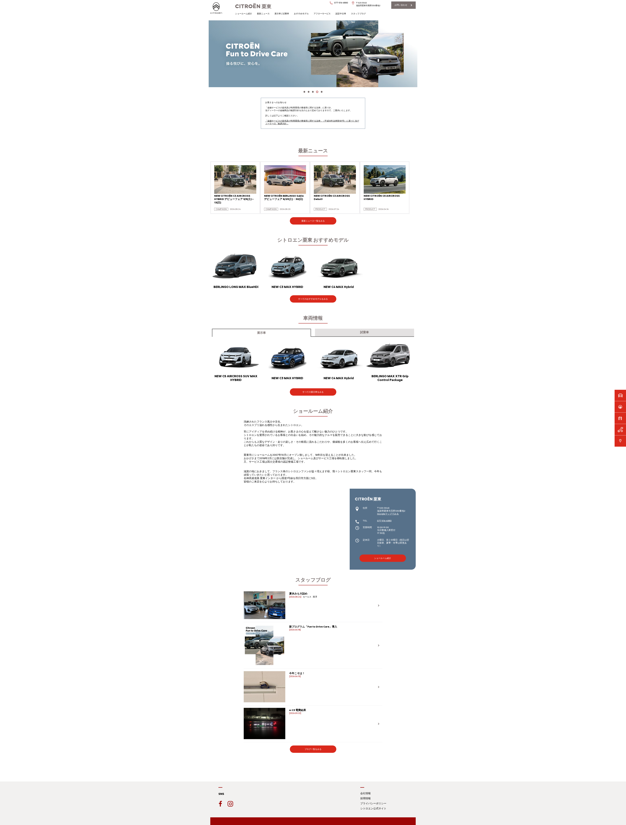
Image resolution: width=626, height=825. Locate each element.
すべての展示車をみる (313, 392)
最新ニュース (263, 13)
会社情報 (365, 793)
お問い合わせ (401, 5)
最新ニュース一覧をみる (313, 221)
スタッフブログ (358, 13)
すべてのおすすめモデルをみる (313, 299)
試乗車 (364, 332)
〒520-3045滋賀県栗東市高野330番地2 (368, 4)
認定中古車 (340, 13)
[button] (304, 92)
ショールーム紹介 (243, 13)
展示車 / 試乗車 (282, 13)
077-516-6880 (341, 2)
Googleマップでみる (388, 513)
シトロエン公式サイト (373, 808)
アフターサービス (322, 13)
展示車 (261, 333)
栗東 (253, 6)
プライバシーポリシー (373, 803)
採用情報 (365, 798)
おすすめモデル (301, 13)
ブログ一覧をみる (313, 749)
